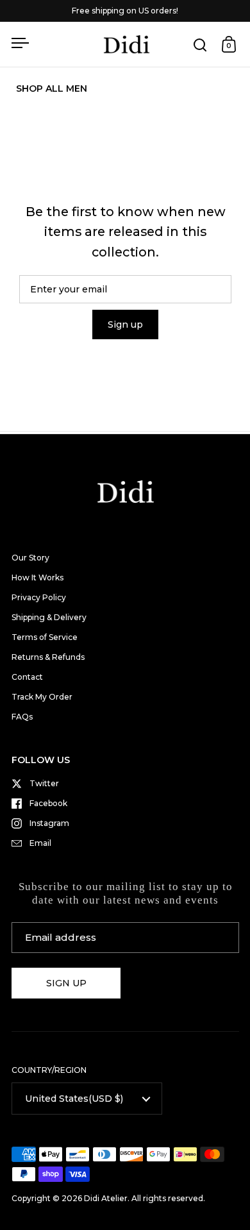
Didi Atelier (106, 1198)
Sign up (125, 324)
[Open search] (200, 44)
